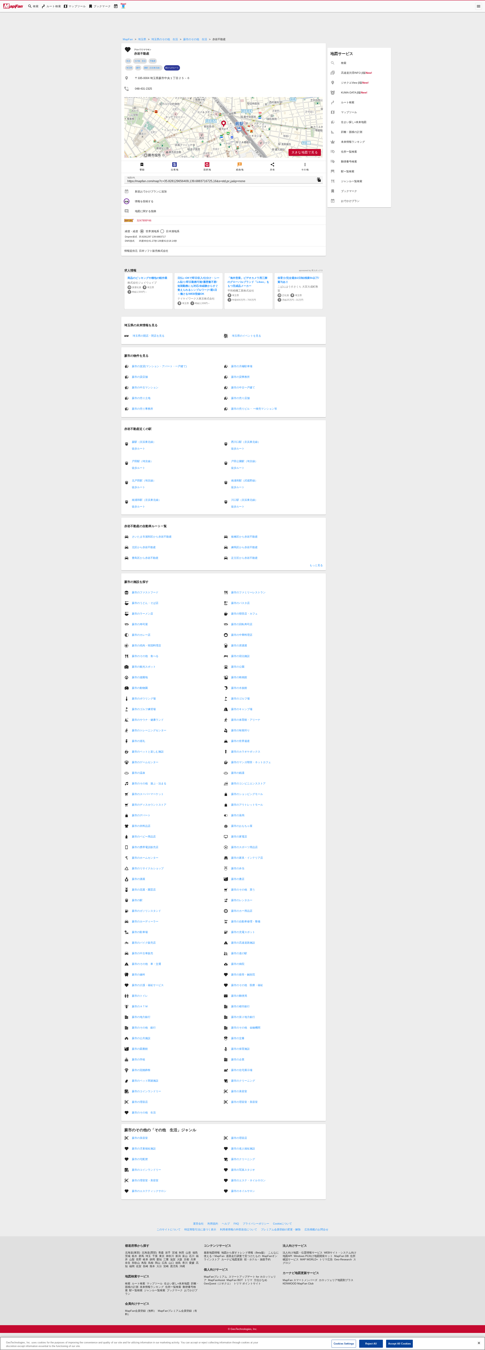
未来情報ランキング (152, 1286)
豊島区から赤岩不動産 (145, 557)
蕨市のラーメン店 (142, 613)
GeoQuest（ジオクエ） (218, 1283)
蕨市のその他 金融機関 (245, 1027)
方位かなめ (260, 1280)
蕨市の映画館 (239, 677)
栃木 (134, 1255)
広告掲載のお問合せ (316, 1229)
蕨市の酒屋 (138, 878)
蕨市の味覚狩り (240, 730)
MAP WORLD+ (309, 1259)
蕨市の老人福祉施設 (243, 1148)
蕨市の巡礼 (138, 740)
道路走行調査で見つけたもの (243, 1255)
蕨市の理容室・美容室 (244, 1101)
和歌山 (136, 1262)
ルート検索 (138, 1283)
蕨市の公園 (237, 666)
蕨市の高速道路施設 (243, 942)
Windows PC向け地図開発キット (313, 1255)
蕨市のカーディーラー (145, 921)
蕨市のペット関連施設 (145, 1080)
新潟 (178, 1255)
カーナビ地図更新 (231, 1259)
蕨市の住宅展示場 (241, 1070)
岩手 (168, 1252)
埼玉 (148, 1255)
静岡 (152, 1259)
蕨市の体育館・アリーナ (245, 719)
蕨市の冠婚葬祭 (141, 1070)
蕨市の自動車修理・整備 (245, 921)
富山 (185, 1255)
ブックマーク (175, 1290)
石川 (191, 1255)
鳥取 (144, 1262)
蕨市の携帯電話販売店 (145, 847)
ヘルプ (226, 1223)
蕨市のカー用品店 (241, 910)
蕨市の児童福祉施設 (144, 1148)
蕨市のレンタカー (241, 900)
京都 (186, 1259)
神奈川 (170, 1255)
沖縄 (182, 1266)
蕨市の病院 (237, 963)
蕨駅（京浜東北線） (152, 68)
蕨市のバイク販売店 (144, 942)
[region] (223, 127)
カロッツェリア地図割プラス (336, 1280)
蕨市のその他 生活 (195, 39)
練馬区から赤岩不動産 (244, 547)
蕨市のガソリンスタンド (146, 910)
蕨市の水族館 (239, 687)
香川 (185, 1262)
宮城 (174, 1252)
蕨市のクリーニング (243, 1080)
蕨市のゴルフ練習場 (144, 709)
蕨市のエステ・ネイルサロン (248, 1180)
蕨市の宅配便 (140, 1159)
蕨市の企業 (237, 1059)
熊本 (152, 1266)
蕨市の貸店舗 (140, 376)
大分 (159, 1266)
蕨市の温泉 (138, 772)
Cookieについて (282, 1223)
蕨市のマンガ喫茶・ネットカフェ (251, 762)
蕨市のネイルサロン (243, 1190)
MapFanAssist (216, 1280)
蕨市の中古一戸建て (243, 387)
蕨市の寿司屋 (140, 624)
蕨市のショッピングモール (247, 794)
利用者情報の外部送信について (238, 1229)
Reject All (371, 1343)
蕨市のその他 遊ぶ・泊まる (149, 783)
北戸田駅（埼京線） (144, 480)
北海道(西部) (149, 1252)
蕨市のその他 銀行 (144, 1027)
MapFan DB (341, 1255)
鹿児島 (174, 1266)
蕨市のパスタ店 (240, 602)
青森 (161, 1252)
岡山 (157, 1262)
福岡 (132, 1266)
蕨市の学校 (138, 1059)
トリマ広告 (326, 1259)
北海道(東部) (132, 1252)
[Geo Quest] (123, 6)
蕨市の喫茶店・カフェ (244, 613)
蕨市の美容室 (239, 1091)
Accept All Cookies (399, 1343)
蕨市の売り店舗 (240, 398)
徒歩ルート (138, 448)
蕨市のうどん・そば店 (145, 602)
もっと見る (316, 565)
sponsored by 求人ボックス (311, 270)
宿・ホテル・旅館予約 (257, 1259)
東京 (161, 1255)
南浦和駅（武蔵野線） (244, 480)
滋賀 (172, 1259)
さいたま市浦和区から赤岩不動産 (152, 536)
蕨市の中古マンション (145, 387)
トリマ (248, 1280)
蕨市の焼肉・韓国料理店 (146, 645)
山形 (188, 1252)
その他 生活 (140, 61)
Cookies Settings (344, 1343)
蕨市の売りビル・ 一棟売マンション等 (254, 408)
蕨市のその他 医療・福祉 (247, 985)
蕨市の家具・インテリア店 (247, 857)
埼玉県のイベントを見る (246, 335)
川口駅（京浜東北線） (244, 499)
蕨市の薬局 (237, 815)
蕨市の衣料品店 (141, 825)
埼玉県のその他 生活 (164, 39)
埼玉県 (142, 39)
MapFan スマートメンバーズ (300, 1280)
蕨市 (138, 68)
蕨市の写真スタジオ (243, 1169)
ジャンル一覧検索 (154, 1290)
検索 (127, 1283)
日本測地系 (172, 231)
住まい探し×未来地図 (176, 1283)
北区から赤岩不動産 (144, 547)
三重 (166, 1259)
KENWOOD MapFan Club (298, 1283)
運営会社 (198, 1223)
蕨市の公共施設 (141, 1038)
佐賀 (138, 1266)
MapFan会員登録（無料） (140, 1310)
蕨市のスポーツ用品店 (244, 847)
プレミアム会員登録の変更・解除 (281, 1229)
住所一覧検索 (173, 1286)
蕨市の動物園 (140, 687)
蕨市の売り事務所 (142, 408)
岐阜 (145, 1259)
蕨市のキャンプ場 (241, 709)
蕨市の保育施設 (240, 1048)
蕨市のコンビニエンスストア (248, 783)
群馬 (141, 1255)
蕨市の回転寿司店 (241, 624)
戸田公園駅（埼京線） (244, 461)
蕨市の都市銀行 (240, 1006)
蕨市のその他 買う (243, 889)
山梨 (132, 1259)
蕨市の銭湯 (237, 772)
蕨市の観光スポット (144, 666)
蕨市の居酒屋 (239, 645)
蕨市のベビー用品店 (144, 836)
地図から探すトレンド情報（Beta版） (244, 1252)
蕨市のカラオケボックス (245, 751)
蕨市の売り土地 (141, 398)
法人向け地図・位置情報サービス (302, 1252)
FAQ (236, 1223)
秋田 (181, 1252)
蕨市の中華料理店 (241, 634)
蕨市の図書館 (140, 1048)
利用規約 (212, 1223)
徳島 (178, 1262)
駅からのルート (172, 68)
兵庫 (193, 1259)
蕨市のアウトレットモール (247, 804)
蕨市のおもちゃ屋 (241, 825)
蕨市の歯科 (138, 974)
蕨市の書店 (237, 878)
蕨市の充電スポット (243, 932)
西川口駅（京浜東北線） (245, 441)
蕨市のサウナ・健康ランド (148, 719)
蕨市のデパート (141, 815)
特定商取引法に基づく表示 (200, 1229)
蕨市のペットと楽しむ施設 (148, 751)
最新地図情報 (212, 1252)
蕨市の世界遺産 (240, 740)
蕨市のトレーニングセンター (149, 730)
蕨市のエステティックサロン (149, 1190)
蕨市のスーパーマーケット (148, 794)
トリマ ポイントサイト (247, 1283)
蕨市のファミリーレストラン (248, 592)
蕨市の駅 (137, 900)
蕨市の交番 (237, 1038)
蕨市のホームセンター (145, 857)
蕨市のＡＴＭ (140, 1006)
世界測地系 (152, 231)
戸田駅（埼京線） (142, 461)
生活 (128, 61)
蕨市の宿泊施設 (240, 656)
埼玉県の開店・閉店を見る (148, 335)
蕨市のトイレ (140, 995)
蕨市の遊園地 (140, 677)
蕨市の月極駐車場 (241, 366)
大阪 (179, 1259)
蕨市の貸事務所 (240, 376)
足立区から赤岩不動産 (244, 557)
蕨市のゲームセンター (145, 762)
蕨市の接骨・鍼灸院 (243, 974)
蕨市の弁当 (237, 868)
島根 (150, 1262)
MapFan (128, 39)
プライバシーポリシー (256, 1223)
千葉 (155, 1255)
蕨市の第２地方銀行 (243, 1016)
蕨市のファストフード (145, 592)
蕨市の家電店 (239, 836)
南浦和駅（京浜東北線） (146, 499)
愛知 (159, 1259)
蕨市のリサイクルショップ (148, 868)
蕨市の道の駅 (239, 953)
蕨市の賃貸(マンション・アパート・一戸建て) (159, 366)
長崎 (145, 1266)
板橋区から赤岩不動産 (244, 536)
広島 (164, 1262)
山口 (171, 1262)
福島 (195, 1252)
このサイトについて (169, 1229)
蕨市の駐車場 (140, 932)
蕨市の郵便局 (239, 995)
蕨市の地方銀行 (141, 1016)
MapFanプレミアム (215, 1276)
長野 (138, 1259)
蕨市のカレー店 (141, 634)
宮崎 (166, 1266)
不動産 (153, 61)
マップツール (155, 1283)
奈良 (127, 1262)
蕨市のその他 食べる (145, 656)
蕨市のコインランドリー (146, 1091)
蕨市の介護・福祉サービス (148, 985)
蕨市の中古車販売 (142, 953)
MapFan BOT (235, 1280)
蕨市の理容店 (140, 1101)
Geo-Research (343, 1259)
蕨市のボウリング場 (144, 698)
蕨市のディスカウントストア (149, 804)
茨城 (127, 1255)
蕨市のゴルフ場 (240, 698)
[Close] (479, 1343)
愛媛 (191, 1262)
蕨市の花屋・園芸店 (144, 889)
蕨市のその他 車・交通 (146, 963)
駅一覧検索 (135, 1290)
